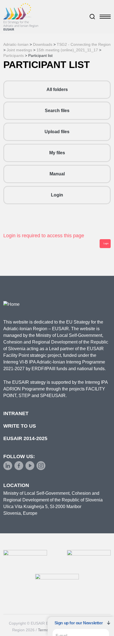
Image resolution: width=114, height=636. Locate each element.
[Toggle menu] (105, 16)
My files (57, 152)
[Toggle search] (92, 16)
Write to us (19, 426)
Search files (57, 110)
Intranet (15, 413)
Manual (57, 173)
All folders (57, 89)
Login (57, 195)
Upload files (57, 131)
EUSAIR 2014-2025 (25, 438)
